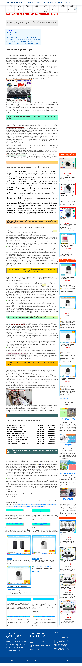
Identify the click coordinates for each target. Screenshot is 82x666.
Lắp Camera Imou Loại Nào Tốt (14, 524)
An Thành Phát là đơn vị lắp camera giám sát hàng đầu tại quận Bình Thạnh (23, 39)
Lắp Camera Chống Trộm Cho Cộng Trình (67, 614)
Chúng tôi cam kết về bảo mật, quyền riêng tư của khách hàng (21, 41)
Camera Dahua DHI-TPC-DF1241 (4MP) (66, 196)
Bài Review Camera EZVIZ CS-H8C (22, 504)
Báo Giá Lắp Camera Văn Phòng (41, 524)
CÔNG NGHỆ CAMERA (30, 2)
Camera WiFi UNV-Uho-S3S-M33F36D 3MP (67, 310)
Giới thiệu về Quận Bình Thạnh (13, 32)
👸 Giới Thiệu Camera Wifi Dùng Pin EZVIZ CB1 (43, 598)
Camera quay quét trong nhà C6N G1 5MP (43, 555)
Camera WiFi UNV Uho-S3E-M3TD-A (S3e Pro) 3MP (67, 345)
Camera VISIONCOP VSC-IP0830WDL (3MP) (66, 220)
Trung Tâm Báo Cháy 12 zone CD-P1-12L (66, 246)
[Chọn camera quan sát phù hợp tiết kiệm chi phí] (75, 8)
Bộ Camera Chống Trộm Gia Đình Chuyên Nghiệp (67, 588)
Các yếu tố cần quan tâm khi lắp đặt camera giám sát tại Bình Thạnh (22, 37)
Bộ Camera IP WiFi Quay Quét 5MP (66, 534)
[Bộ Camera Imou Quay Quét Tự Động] (41, 566)
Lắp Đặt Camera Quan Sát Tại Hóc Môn (67, 445)
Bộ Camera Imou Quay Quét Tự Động (42, 568)
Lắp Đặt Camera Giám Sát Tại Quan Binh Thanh (67, 419)
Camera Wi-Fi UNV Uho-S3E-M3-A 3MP (67, 379)
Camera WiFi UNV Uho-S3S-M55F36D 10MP (67, 278)
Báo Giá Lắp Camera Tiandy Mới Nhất (22, 506)
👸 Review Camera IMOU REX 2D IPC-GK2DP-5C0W (44, 616)
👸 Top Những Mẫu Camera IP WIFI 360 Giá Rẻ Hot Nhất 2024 (19, 599)
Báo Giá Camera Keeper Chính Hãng (38, 504)
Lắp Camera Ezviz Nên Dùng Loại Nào (41, 510)
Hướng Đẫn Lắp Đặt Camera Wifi (38, 506)
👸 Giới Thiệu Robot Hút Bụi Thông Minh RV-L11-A (19, 616)
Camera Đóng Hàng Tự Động (14, 510)
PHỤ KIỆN (60, 2)
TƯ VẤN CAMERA (67, 2)
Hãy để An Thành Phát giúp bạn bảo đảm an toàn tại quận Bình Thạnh (22, 43)
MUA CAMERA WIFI (51, 2)
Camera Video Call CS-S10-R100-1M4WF (17, 556)
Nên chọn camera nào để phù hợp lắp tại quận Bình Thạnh (20, 34)
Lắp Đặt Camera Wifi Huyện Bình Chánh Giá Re (67, 472)
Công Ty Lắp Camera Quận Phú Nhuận (67, 499)
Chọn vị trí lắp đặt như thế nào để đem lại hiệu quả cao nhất (21, 36)
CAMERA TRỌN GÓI (41, 2)
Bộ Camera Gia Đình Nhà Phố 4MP (66, 561)
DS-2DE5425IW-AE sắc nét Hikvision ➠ (67, 171)
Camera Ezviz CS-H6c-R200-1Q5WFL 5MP (17, 586)
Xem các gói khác (64, 398)
